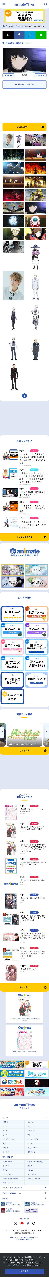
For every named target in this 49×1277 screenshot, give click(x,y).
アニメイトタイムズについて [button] (12, 1187)
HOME (5, 1122)
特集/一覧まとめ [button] (8, 1157)
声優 (29, 1126)
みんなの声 (31, 1131)
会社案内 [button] (6, 1198)
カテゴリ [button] (6, 1117)
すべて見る (24, 987)
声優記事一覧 (32, 1174)
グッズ (5, 1135)
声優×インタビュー (34, 1178)
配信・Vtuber (32, 1148)
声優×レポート (8, 1183)
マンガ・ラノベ (8, 1139)
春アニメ (6, 1166)
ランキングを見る (24, 537)
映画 (29, 1135)
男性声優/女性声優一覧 (10, 1178)
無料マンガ (31, 1152)
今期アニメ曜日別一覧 (35, 1161)
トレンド (6, 1152)
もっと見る (24, 750)
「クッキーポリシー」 (13, 1265)
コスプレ (31, 1143)
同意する (24, 1271)
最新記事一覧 (7, 1161)
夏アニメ (31, 1166)
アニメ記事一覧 (8, 1174)
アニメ (5, 1126)
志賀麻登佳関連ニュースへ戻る (24, 84)
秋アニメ (6, 1170)
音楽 (4, 1143)
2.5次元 (5, 1148)
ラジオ (5, 1131)
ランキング (31, 1122)
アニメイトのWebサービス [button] (12, 1193)
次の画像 (39, 75)
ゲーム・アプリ (33, 1139)
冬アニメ (31, 1170)
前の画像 (10, 75)
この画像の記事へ (22, 127)
